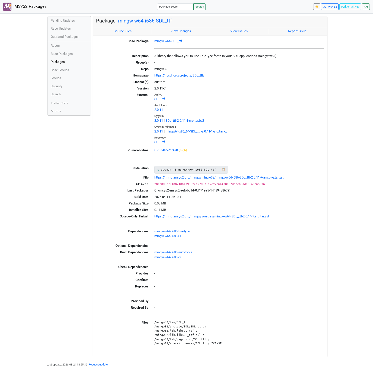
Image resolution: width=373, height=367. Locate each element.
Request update (98, 364)
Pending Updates (63, 20)
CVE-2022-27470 (166, 150)
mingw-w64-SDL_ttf (168, 41)
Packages (58, 62)
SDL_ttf (159, 99)
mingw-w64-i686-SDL (169, 236)
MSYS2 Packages (30, 6)
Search (199, 6)
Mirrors (56, 111)
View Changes (181, 31)
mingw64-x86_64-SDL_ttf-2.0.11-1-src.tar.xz (196, 131)
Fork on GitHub (350, 6)
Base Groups (60, 70)
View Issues (239, 31)
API (366, 6)
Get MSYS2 (330, 6)
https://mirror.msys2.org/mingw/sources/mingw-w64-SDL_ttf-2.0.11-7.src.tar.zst (211, 216)
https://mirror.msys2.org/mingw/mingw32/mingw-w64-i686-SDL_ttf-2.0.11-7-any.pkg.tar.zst (219, 177)
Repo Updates (61, 28)
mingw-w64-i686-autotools (173, 252)
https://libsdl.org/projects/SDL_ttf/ (179, 75)
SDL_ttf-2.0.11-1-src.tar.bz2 (185, 121)
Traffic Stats (59, 103)
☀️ (317, 6)
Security (56, 86)
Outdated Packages (65, 37)
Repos (55, 46)
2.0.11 (158, 110)
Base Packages (62, 54)
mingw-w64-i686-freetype (172, 231)
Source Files (123, 31)
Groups (56, 78)
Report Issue (297, 31)
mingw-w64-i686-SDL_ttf (145, 21)
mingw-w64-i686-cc (168, 257)
